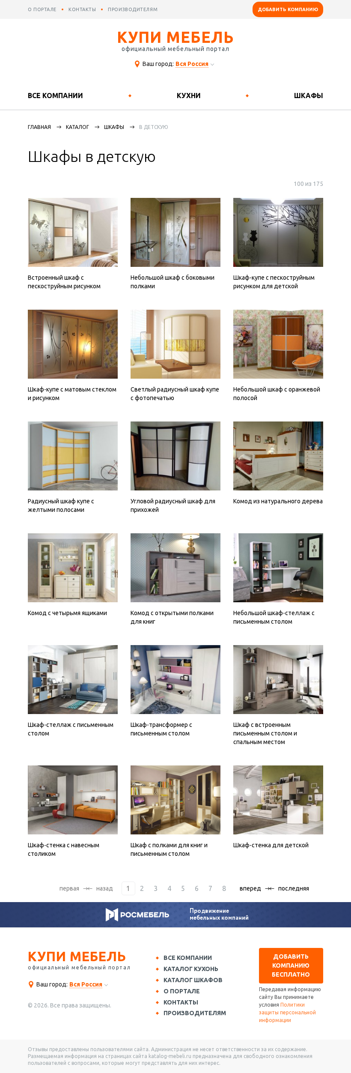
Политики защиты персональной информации (287, 1012)
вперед (250, 888)
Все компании (55, 95)
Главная (39, 127)
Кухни (189, 95)
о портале (42, 9)
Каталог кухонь (191, 968)
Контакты (181, 1002)
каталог (77, 127)
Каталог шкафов (193, 980)
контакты (82, 9)
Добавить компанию (288, 9)
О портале (182, 991)
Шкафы (308, 95)
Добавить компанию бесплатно (291, 965)
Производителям (195, 1013)
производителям (133, 9)
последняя (293, 888)
